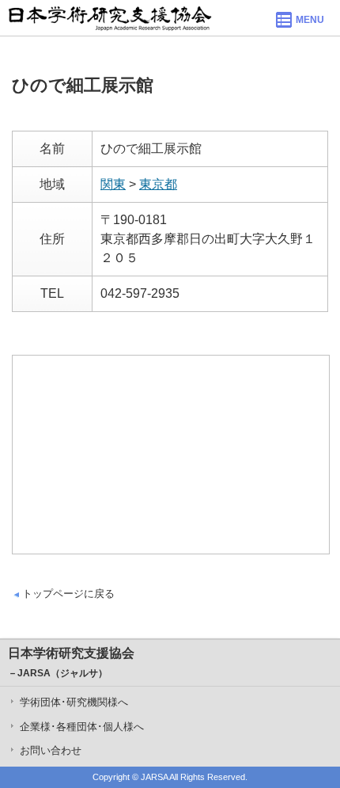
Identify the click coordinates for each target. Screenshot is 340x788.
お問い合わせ (50, 750)
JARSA (154, 777)
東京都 (158, 184)
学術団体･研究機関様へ (74, 702)
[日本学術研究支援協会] (110, 18)
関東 (113, 184)
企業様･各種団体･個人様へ (82, 727)
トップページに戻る (68, 594)
